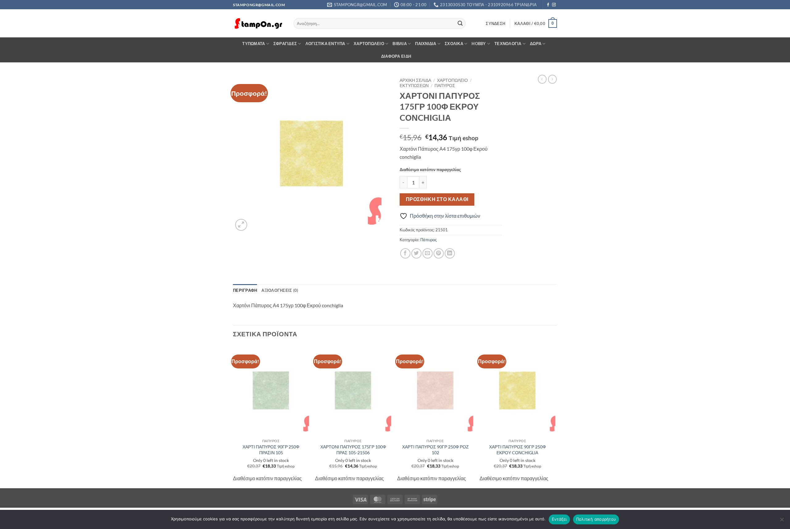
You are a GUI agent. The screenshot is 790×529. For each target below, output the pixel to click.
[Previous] (233, 416)
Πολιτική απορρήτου (596, 519)
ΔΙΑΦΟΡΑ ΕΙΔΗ (396, 56)
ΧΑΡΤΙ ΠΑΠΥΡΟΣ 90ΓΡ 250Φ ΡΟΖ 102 (435, 449)
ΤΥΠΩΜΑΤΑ (253, 43)
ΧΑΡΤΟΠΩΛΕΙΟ (369, 43)
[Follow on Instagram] (554, 5)
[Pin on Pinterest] (439, 253)
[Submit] (460, 23)
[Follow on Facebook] (548, 5)
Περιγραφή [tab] (245, 290)
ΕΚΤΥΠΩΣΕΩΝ (414, 85)
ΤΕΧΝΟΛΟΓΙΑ (508, 43)
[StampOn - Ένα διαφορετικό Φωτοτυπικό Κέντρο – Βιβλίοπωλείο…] (258, 23)
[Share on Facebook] (405, 253)
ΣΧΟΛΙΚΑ (454, 43)
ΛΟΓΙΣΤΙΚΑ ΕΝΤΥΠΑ (325, 43)
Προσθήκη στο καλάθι (437, 199)
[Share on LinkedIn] (450, 253)
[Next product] (542, 79)
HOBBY (479, 43)
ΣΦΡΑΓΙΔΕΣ (285, 43)
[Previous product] (552, 79)
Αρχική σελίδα (415, 80)
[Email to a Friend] (427, 253)
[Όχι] (781, 521)
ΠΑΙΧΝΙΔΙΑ (425, 43)
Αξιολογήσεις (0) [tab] (279, 290)
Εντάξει (559, 519)
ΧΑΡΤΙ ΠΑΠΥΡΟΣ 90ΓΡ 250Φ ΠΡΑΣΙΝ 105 (271, 449)
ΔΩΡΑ (535, 43)
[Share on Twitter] (416, 253)
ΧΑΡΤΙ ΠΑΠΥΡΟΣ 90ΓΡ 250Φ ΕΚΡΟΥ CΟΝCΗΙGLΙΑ (517, 449)
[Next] (555, 416)
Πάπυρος (444, 85)
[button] (495, 23)
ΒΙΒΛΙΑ (400, 43)
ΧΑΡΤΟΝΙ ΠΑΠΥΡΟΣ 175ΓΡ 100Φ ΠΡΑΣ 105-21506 (353, 449)
